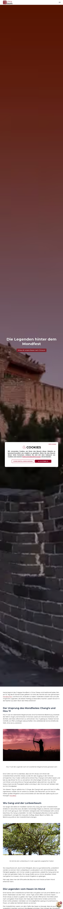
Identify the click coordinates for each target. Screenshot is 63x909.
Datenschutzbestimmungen (31, 457)
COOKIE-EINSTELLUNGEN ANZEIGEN (23, 461)
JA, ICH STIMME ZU (43, 461)
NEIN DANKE (52, 444)
